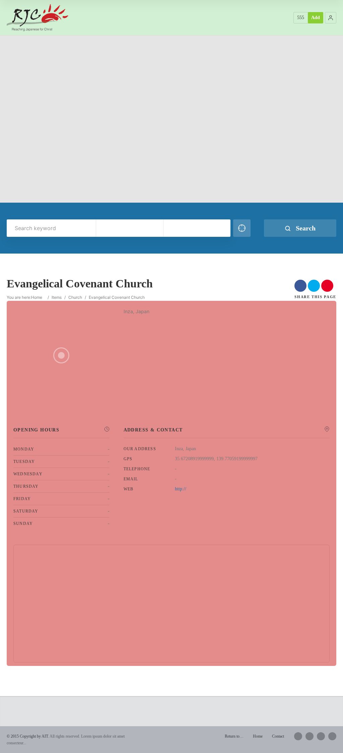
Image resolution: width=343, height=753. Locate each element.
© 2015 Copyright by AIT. (28, 736)
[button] (330, 17)
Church (75, 297)
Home (36, 297)
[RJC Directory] (37, 17)
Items (57, 297)
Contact (278, 736)
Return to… (234, 736)
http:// (180, 488)
